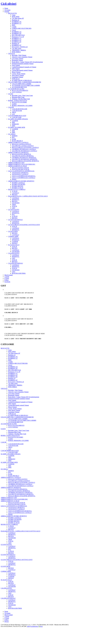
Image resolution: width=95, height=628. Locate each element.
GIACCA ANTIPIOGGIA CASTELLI (23, 177)
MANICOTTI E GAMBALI (16, 189)
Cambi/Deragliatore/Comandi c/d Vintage (24, 67)
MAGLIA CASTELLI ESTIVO (21, 144)
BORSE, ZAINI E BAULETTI (17, 100)
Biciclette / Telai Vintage (19, 55)
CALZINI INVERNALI (15, 263)
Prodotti (6, 11)
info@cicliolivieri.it (32, 626)
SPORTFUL (15, 199)
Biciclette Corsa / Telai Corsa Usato (22, 95)
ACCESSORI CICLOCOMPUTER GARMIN (26, 85)
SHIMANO (15, 124)
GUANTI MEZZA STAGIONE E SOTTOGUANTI (24, 224)
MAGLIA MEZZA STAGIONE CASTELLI (25, 147)
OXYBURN (15, 203)
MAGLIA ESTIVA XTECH (20, 167)
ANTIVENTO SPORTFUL (20, 172)
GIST (13, 208)
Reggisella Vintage (17, 60)
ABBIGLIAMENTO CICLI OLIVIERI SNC (21, 164)
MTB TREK (15, 16)
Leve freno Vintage (17, 58)
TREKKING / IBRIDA (19, 50)
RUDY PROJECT (17, 141)
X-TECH (14, 216)
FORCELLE (16, 79)
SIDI (13, 122)
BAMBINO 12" (17, 23)
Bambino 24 (15, 20)
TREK (14, 204)
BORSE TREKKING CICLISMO (22, 105)
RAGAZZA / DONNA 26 (20, 47)
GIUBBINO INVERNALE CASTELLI (24, 149)
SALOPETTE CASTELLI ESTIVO (23, 146)
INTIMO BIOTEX (17, 186)
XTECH (14, 206)
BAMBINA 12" (16, 38)
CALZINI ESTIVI (13, 253)
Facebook (7, 281)
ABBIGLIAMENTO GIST (16, 162)
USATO (10, 94)
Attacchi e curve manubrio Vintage (22, 57)
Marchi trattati (8, 275)
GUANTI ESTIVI (13, 209)
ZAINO (14, 104)
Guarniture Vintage (17, 77)
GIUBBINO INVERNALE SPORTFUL (24, 157)
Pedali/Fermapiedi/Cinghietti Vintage (22, 63)
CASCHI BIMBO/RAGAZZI (17, 115)
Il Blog (6, 280)
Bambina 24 (15, 43)
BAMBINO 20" (17, 33)
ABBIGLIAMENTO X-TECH (17, 166)
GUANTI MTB (13, 231)
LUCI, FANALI (17, 92)
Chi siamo (7, 10)
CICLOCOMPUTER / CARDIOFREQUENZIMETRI (24, 82)
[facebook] (41, 626)
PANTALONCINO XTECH (20, 169)
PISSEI (14, 179)
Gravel (14, 30)
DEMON (14, 136)
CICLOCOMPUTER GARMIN (21, 84)
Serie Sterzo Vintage (18, 75)
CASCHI (11, 107)
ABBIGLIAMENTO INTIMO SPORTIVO (21, 181)
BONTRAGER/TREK (19, 273)
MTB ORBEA (16, 52)
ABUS (14, 112)
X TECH (14, 191)
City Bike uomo (16, 48)
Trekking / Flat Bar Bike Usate (21, 99)
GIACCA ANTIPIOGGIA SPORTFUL (24, 176)
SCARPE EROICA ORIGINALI (22, 80)
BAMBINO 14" (17, 32)
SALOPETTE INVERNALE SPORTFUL (24, 159)
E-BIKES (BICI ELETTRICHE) (21, 28)
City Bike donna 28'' (18, 18)
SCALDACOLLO (13, 245)
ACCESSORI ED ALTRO (16, 89)
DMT (13, 125)
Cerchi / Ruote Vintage (18, 73)
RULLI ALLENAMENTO (20, 90)
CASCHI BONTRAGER (19, 109)
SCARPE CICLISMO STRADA (18, 119)
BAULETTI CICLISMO (19, 102)
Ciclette (14, 26)
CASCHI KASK (17, 110)
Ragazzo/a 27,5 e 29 (18, 37)
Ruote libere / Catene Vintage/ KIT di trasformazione (27, 62)
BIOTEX (14, 194)
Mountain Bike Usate (18, 97)
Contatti (6, 276)
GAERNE (15, 120)
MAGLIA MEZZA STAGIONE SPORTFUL (25, 161)
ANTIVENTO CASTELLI (20, 174)
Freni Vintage (16, 65)
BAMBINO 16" (17, 21)
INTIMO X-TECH (17, 188)
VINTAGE (11, 53)
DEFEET (15, 243)
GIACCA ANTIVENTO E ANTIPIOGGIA (21, 171)
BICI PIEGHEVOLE (18, 35)
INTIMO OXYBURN (18, 184)
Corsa (13, 15)
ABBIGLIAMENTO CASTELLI (18, 142)
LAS (13, 114)
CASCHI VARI (16, 117)
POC (13, 137)
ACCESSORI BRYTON (19, 87)
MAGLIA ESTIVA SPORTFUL (21, 154)
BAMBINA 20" (16, 42)
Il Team (6, 278)
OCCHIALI (11, 134)
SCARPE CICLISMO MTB (16, 127)
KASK (14, 139)
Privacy (6, 621)
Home (6, 8)
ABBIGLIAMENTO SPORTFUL (18, 152)
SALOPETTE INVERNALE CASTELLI (24, 151)
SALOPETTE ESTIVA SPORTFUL (23, 156)
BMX (13, 25)
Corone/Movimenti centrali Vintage (22, 70)
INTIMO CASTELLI (18, 183)
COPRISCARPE (13, 236)
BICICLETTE (12, 13)
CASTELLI (15, 193)
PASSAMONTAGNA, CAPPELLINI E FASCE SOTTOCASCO (28, 196)
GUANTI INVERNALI (15, 219)
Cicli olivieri (8, 3)
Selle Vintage (16, 68)
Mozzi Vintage (16, 72)
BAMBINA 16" (16, 45)
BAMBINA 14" (16, 40)
